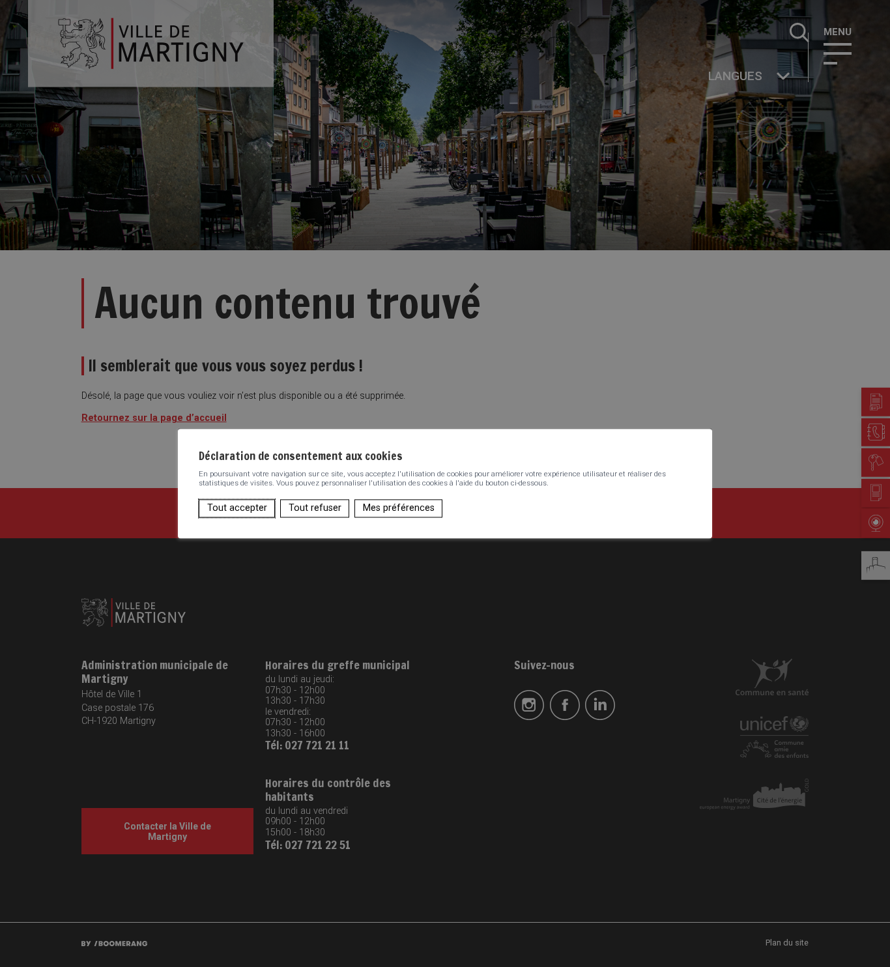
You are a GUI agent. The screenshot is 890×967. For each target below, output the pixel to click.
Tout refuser (315, 507)
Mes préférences (399, 507)
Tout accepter (237, 507)
